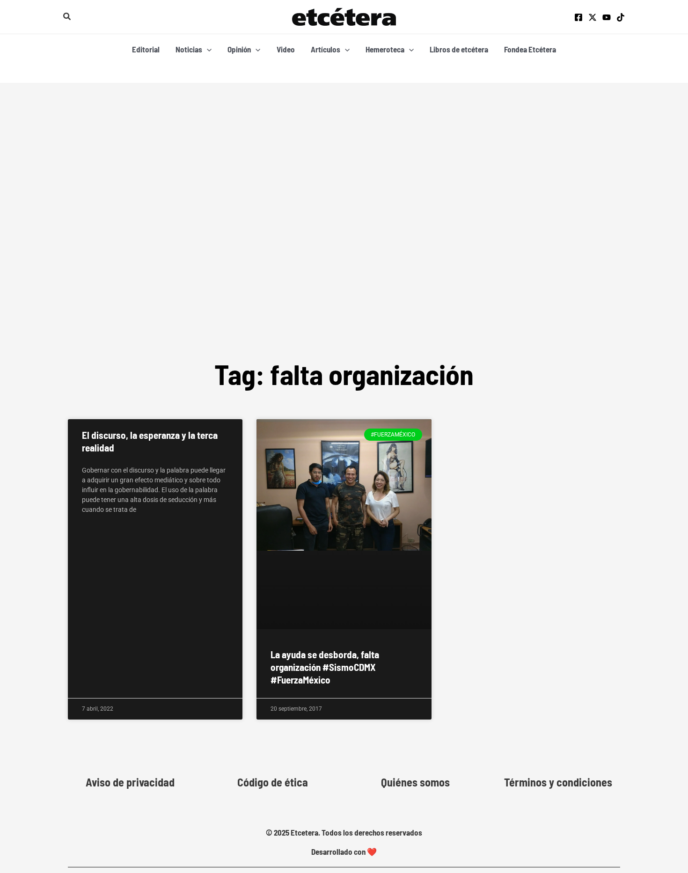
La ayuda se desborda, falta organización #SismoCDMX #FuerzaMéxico (325, 667)
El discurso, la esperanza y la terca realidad (150, 441)
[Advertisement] (344, 232)
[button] (67, 16)
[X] (592, 17)
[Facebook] (578, 17)
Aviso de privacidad (130, 782)
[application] (207, 49)
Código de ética (272, 782)
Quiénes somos (415, 782)
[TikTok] (620, 17)
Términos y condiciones (558, 782)
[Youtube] (606, 17)
